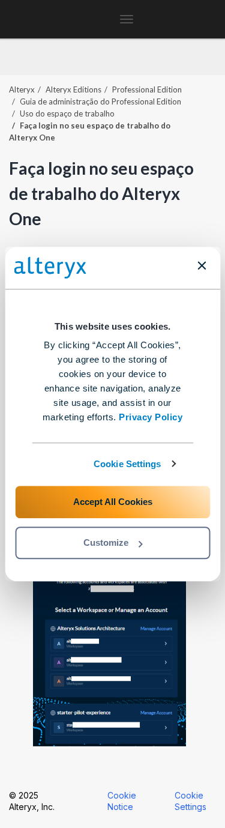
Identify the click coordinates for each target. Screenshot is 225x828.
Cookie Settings (127, 464)
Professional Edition (147, 89)
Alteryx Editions (73, 89)
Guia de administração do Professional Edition (100, 101)
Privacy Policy (150, 417)
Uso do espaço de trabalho (67, 113)
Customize (105, 542)
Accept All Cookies (112, 502)
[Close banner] (201, 265)
